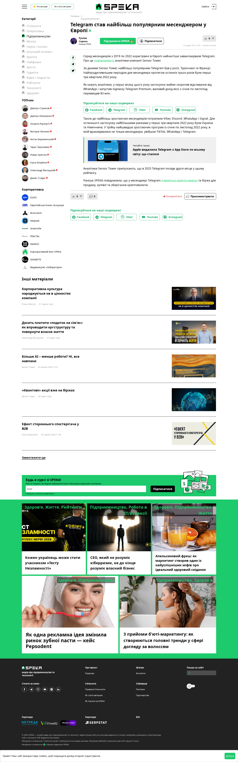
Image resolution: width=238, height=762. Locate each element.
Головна (74, 16)
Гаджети (32, 72)
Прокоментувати (202, 196)
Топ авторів (42, 6)
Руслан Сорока (83, 40)
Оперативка (35, 31)
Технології (34, 88)
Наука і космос (37, 46)
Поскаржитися (174, 196)
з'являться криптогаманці (179, 180)
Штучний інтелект (40, 52)
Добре (230, 756)
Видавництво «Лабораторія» (46, 267)
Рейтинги (33, 83)
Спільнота (34, 26)
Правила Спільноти (95, 689)
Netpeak (34, 220)
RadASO (34, 243)
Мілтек (31, 41)
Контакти (140, 673)
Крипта (32, 57)
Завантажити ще (33, 457)
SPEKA (31, 735)
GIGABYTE (35, 259)
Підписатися (153, 41)
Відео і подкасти (38, 78)
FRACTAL (35, 236)
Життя (31, 67)
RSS (138, 717)
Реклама (140, 689)
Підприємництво (90, 18)
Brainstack (36, 212)
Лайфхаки (34, 62)
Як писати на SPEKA (95, 701)
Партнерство (142, 695)
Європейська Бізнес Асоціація (47, 205)
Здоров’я (33, 93)
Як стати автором (62, 6)
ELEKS (33, 197)
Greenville (35, 228)
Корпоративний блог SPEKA (45, 251)
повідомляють (104, 60)
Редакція (89, 673)
